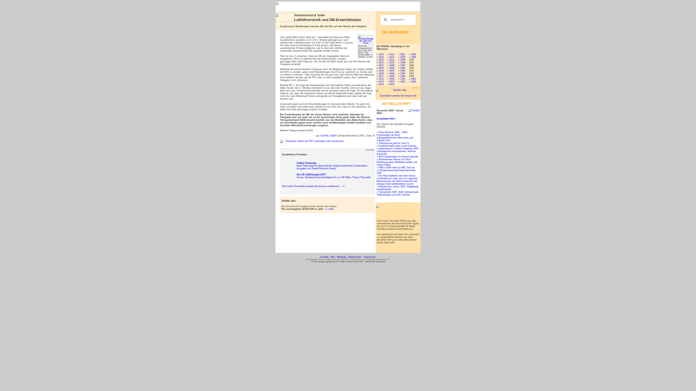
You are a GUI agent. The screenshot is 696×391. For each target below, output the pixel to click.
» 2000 (401, 57)
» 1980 (412, 81)
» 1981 (412, 78)
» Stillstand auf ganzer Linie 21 (393, 143)
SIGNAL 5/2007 (328, 135)
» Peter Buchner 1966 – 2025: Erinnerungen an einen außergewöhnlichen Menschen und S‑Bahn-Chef (395, 136)
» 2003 (390, 81)
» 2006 (390, 73)
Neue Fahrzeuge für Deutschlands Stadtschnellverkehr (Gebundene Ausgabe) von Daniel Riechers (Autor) (332, 166)
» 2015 (380, 81)
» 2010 (390, 62)
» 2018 (380, 73)
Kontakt (324, 257)
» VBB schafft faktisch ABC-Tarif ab (396, 167)
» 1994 (401, 73)
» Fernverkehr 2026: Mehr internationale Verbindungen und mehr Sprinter (397, 193)
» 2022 (380, 62)
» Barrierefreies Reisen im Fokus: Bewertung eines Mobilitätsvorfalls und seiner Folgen (397, 162)
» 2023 (380, 59)
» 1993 (401, 76)
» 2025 (380, 54)
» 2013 (390, 54)
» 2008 (390, 68)
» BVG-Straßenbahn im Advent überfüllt (397, 156)
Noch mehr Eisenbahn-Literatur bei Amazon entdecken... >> (313, 186)
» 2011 (390, 59)
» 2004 (390, 78)
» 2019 (380, 70)
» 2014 (380, 84)
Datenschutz (355, 257)
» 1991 (401, 81)
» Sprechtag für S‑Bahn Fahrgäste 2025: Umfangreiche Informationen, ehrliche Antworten (398, 151)
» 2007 (390, 70)
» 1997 (401, 65)
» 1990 (412, 54)
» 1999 (401, 59)
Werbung (341, 257)
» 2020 (380, 68)
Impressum (370, 257)
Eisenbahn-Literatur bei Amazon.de (398, 95)
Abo (333, 257)
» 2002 (390, 84)
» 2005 (390, 76)
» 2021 (380, 65)
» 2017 (380, 76)
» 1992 (401, 78)
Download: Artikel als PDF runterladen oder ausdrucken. (315, 141)
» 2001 (401, 54)
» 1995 (401, 70)
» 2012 (390, 57)
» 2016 (380, 78)
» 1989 (412, 57)
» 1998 (401, 62)
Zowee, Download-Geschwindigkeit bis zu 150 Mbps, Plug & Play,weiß (333, 176)
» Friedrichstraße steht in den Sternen (396, 145)
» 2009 (390, 65)
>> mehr (329, 209)
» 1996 (401, 68)
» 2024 (380, 57)
